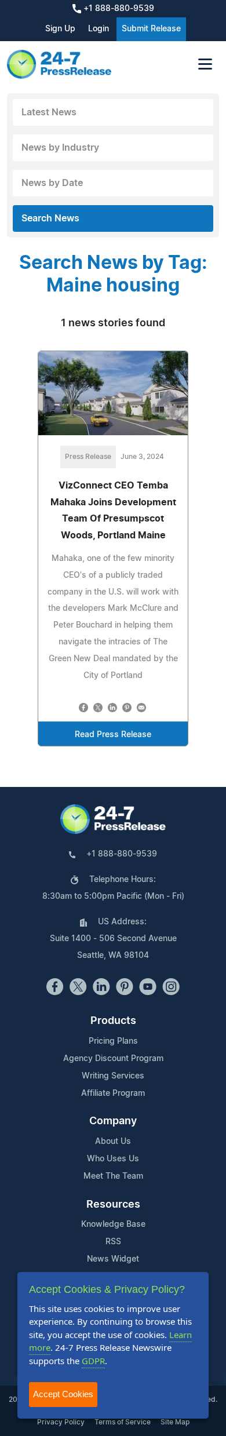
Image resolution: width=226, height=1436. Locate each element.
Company (113, 1121)
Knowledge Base (113, 1224)
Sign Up (60, 29)
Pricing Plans (113, 1041)
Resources (113, 1205)
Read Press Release (113, 735)
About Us (113, 1142)
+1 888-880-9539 (117, 9)
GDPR (93, 1360)
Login (98, 29)
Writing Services (113, 1076)
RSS (113, 1242)
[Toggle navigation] (205, 64)
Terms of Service (122, 1422)
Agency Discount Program (113, 1059)
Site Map (175, 1422)
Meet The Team (113, 1176)
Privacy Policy (61, 1422)
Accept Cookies (63, 1394)
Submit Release (151, 29)
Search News (50, 218)
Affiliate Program (113, 1093)
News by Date (52, 183)
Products (113, 1021)
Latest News (48, 112)
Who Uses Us (113, 1159)
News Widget (113, 1259)
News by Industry (60, 147)
